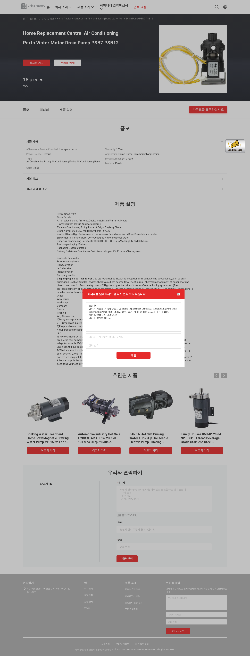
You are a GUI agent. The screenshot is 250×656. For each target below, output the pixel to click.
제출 (133, 355)
